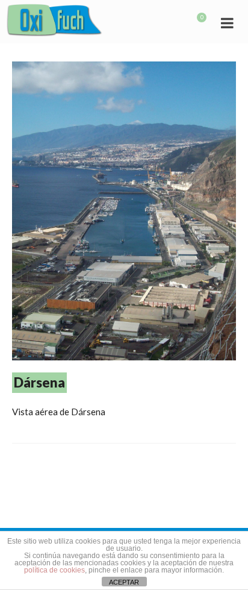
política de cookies (54, 570)
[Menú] (227, 22)
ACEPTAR (124, 582)
